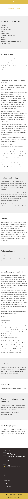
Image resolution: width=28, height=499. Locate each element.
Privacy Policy (6, 483)
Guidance (3, 37)
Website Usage (4, 27)
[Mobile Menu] (26, 8)
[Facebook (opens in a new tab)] (14, 2)
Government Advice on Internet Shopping (11, 41)
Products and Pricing (6, 29)
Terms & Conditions (7, 486)
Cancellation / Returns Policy (8, 35)
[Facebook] (5, 475)
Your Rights (3, 39)
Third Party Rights (5, 43)
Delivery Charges (5, 33)
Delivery (3, 31)
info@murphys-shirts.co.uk (13, 466)
